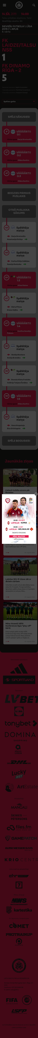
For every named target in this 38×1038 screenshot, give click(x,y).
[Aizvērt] (36, 494)
